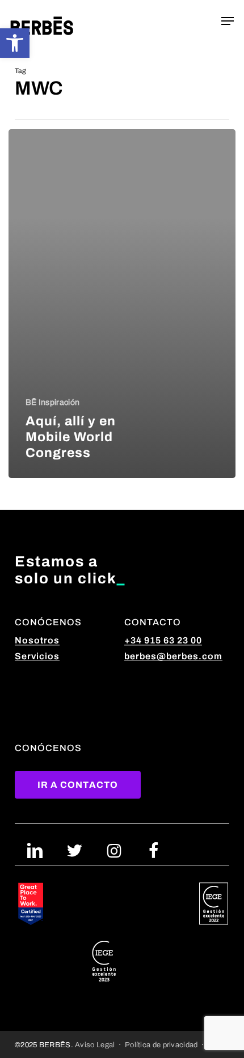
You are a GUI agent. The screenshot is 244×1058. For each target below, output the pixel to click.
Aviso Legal (95, 1044)
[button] (15, 43)
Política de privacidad (161, 1044)
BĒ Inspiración (52, 402)
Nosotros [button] (37, 640)
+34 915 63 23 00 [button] (163, 640)
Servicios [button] (37, 656)
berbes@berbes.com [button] (173, 656)
